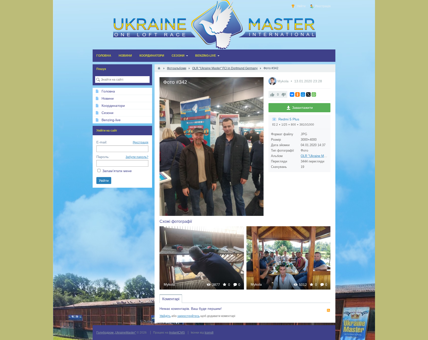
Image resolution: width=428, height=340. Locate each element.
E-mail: (101, 142)
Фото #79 (288, 258)
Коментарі (170, 299)
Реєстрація (140, 142)
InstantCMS (177, 332)
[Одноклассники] (297, 94)
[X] (308, 94)
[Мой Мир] (303, 94)
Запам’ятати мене (117, 171)
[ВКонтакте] (292, 94)
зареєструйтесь (188, 316)
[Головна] (159, 68)
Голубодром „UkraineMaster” (116, 332)
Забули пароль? (137, 157)
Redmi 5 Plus (288, 119)
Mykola (283, 81)
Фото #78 (201, 258)
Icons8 (209, 332)
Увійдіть (165, 316)
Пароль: (102, 157)
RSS (328, 310)
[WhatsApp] (314, 94)
